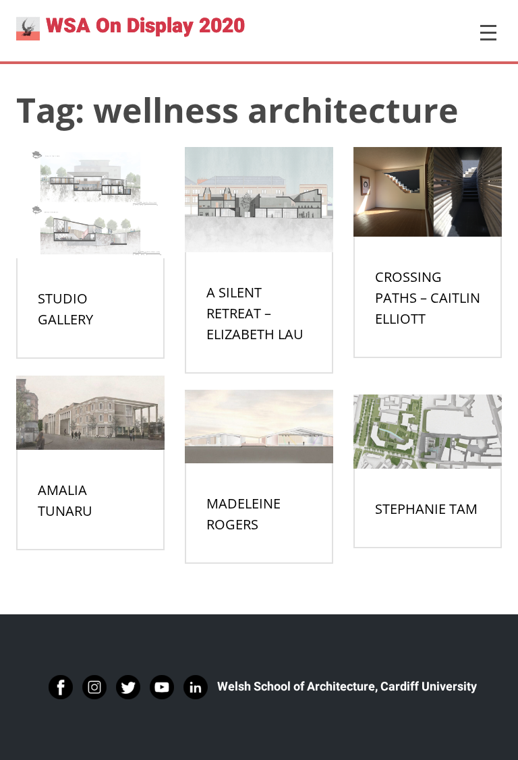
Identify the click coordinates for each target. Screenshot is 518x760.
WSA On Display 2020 (145, 26)
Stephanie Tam (426, 509)
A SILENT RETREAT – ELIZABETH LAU (255, 313)
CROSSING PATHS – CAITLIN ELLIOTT (427, 298)
